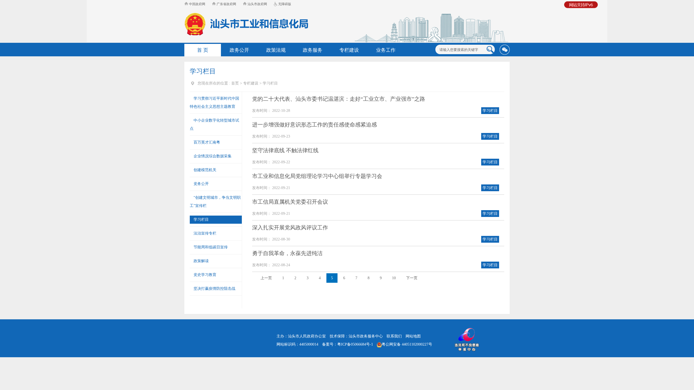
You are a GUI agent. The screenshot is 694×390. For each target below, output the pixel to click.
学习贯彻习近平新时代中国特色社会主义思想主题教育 (214, 102)
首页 (235, 83)
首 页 (202, 50)
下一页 (411, 278)
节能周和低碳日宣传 (211, 247)
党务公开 (201, 184)
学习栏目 (270, 83)
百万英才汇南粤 (207, 142)
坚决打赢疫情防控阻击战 (214, 289)
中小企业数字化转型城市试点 (214, 124)
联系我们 (394, 336)
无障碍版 (284, 4)
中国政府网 (196, 4)
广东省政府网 (226, 4)
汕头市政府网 (257, 4)
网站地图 (413, 336)
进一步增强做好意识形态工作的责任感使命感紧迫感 (314, 125)
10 (394, 278)
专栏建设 (250, 83)
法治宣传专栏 (205, 233)
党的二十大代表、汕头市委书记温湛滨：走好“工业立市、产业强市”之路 (338, 99)
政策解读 (201, 261)
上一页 (266, 278)
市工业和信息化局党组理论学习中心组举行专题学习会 (317, 176)
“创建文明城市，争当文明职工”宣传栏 (215, 202)
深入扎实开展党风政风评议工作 (290, 227)
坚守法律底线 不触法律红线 (285, 150)
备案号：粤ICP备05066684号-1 (347, 344)
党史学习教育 (205, 275)
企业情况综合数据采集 (213, 156)
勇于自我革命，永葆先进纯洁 (287, 253)
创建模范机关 (205, 170)
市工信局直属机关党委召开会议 (290, 202)
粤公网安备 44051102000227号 (407, 344)
